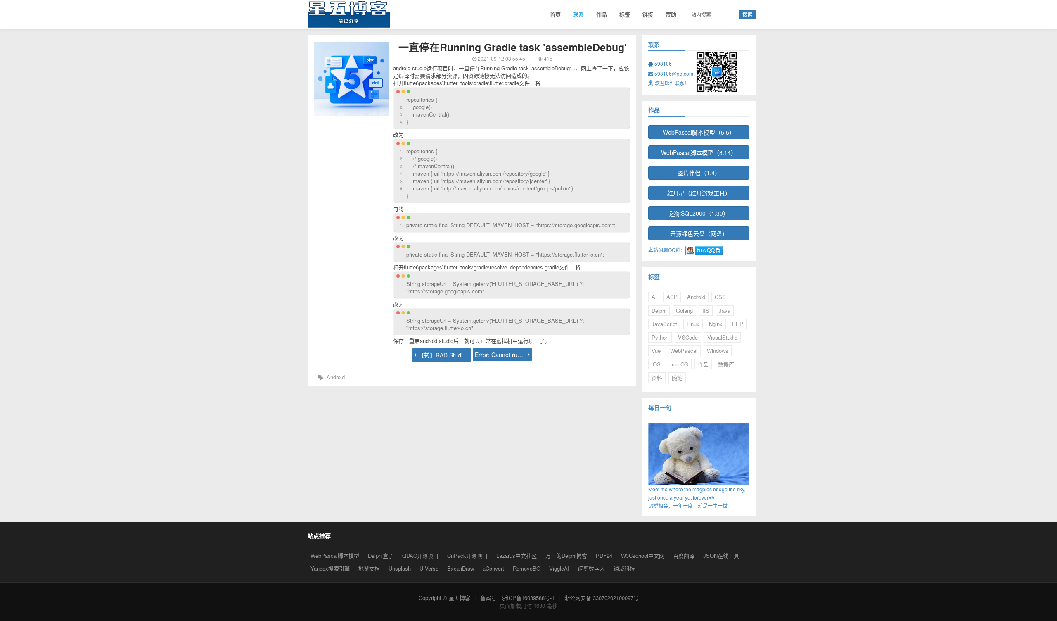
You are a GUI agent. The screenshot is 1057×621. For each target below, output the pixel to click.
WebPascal (683, 351)
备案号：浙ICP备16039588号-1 (517, 598)
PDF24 (604, 555)
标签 (624, 14)
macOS (679, 364)
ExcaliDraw (460, 568)
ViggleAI (559, 568)
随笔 (677, 377)
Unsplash (400, 568)
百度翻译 (683, 555)
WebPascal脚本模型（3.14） (699, 152)
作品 (601, 14)
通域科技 (624, 568)
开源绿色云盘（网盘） (699, 233)
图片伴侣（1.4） (699, 173)
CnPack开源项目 (467, 555)
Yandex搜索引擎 (330, 568)
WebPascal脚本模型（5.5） (699, 132)
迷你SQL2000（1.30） (699, 213)
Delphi (659, 310)
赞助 (671, 14)
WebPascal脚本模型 (334, 555)
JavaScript (664, 324)
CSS (720, 297)
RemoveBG (526, 568)
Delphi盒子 (380, 555)
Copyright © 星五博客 (444, 598)
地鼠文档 (369, 568)
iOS (656, 364)
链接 (647, 14)
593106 (662, 63)
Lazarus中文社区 (516, 555)
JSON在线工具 (721, 555)
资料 (657, 377)
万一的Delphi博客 (566, 555)
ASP (672, 297)
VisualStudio (722, 337)
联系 (578, 14)
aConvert (493, 568)
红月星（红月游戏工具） (699, 193)
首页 (555, 14)
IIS (705, 310)
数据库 (726, 364)
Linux (693, 324)
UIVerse (428, 568)
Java (724, 310)
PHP (737, 324)
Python (660, 337)
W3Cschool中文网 (642, 555)
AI (654, 297)
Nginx (716, 324)
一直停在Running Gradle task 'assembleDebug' (512, 47)
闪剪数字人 (591, 568)
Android (336, 377)
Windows (717, 351)
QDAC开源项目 (420, 555)
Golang (684, 310)
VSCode (688, 337)
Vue (656, 351)
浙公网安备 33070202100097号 (601, 598)
